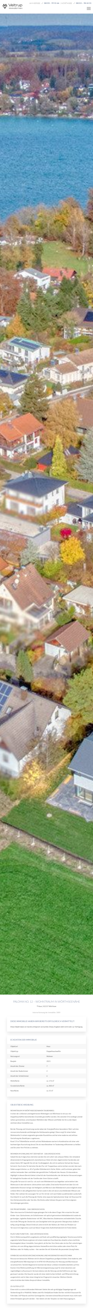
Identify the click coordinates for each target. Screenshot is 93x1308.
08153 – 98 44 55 (83, 3)
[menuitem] (87, 8)
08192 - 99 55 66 (51, 3)
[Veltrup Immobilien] (12, 6)
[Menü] (87, 8)
